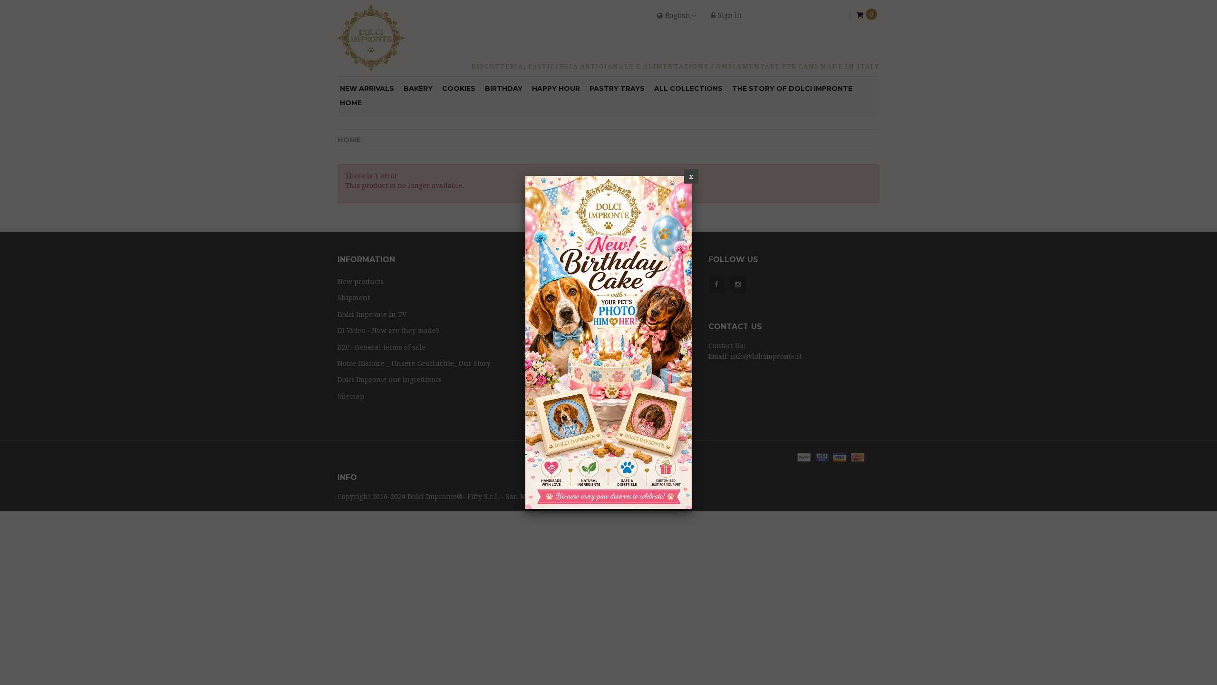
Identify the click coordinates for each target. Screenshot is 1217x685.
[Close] (691, 176)
